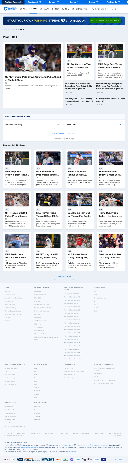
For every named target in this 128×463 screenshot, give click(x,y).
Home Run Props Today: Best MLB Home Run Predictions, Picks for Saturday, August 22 (109, 86)
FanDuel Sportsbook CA (72, 300)
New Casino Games (11, 410)
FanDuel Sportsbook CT (72, 307)
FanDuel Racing (9, 378)
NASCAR (37, 391)
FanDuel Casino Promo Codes (14, 426)
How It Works (9, 301)
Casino (73, 2)
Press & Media (117, 435)
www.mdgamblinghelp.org (29, 447)
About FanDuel (9, 295)
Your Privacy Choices (115, 433)
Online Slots (8, 407)
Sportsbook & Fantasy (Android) (74, 371)
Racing (92, 2)
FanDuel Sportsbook (11, 368)
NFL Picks (97, 377)
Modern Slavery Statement (13, 311)
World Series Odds (40, 334)
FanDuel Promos (82, 9)
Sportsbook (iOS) (69, 374)
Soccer (96, 308)
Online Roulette (9, 420)
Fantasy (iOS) (68, 368)
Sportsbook (33, 2)
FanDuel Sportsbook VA (72, 352)
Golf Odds (37, 317)
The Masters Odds (40, 321)
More (114, 9)
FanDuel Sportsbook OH (72, 342)
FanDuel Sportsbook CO (72, 303)
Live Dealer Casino (10, 416)
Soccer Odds (38, 327)
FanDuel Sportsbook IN (72, 320)
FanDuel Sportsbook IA (72, 313)
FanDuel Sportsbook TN (72, 349)
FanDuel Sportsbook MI (72, 329)
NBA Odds (37, 298)
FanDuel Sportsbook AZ (72, 297)
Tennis (36, 388)
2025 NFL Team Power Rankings (105, 380)
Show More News (64, 277)
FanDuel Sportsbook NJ (72, 336)
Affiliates (7, 317)
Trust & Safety (35, 433)
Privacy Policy (63, 433)
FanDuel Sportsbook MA (72, 326)
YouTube (37, 416)
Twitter (36, 410)
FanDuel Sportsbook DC (72, 310)
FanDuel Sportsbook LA (72, 323)
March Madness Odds (41, 311)
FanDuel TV (112, 2)
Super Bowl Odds (40, 295)
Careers (9, 433)
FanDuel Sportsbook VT (72, 355)
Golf (35, 384)
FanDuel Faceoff (10, 381)
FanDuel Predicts (10, 384)
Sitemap (7, 321)
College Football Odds (41, 304)
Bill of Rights (49, 433)
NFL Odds (37, 291)
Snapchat (37, 420)
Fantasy (52, 2)
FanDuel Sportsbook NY (72, 339)
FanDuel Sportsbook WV (72, 359)
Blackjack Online (10, 413)
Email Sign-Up (101, 9)
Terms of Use (98, 433)
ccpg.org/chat (68, 445)
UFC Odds (37, 324)
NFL (24, 9)
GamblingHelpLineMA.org (95, 445)
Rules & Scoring (9, 304)
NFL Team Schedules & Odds (103, 383)
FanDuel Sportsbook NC (72, 333)
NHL (67, 9)
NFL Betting (98, 373)
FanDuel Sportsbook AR (72, 294)
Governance (21, 433)
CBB (35, 397)
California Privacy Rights (81, 433)
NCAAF (46, 9)
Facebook (37, 407)
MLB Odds (37, 301)
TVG (6, 371)
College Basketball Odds (42, 308)
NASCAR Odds (39, 330)
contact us (72, 452)
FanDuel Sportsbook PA (72, 346)
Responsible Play (10, 308)
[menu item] (10, 6)
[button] (105, 20)
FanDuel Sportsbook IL (71, 316)
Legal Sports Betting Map (13, 314)
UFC (95, 304)
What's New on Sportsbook (13, 298)
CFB (35, 381)
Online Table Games (11, 423)
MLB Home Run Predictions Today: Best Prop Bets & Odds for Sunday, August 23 (78, 86)
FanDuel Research (10, 30)
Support (7, 291)
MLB (34, 9)
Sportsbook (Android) (71, 378)
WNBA (36, 394)
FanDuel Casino (9, 374)
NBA (57, 9)
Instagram (37, 413)
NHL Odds (37, 314)
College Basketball (100, 298)
